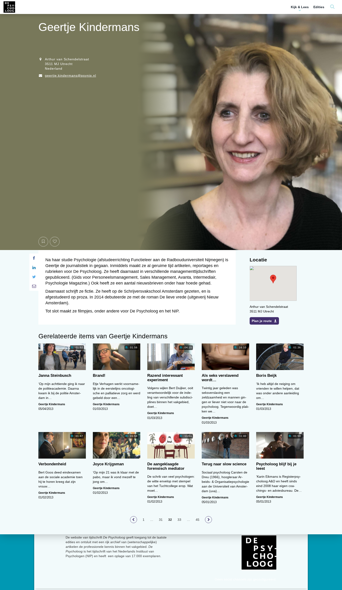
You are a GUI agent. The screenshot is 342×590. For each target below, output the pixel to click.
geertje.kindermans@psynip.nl (70, 75)
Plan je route (262, 321)
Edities (318, 7)
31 (161, 519)
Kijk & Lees (300, 7)
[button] (273, 279)
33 (179, 519)
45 (197, 519)
